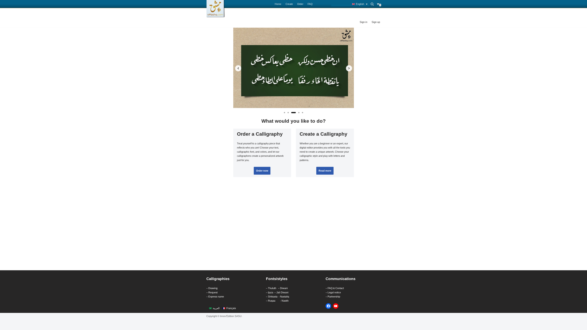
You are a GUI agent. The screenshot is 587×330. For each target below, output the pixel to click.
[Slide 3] (293, 112)
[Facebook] (328, 306)
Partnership (334, 296)
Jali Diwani (282, 292)
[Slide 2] (288, 112)
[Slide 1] (284, 112)
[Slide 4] (299, 112)
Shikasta (272, 296)
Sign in (363, 22)
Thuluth (272, 288)
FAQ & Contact (336, 288)
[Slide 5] (302, 112)
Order (300, 4)
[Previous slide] (238, 68)
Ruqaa (271, 300)
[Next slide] (349, 68)
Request (213, 292)
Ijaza (270, 292)
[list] (293, 68)
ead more (325, 170)
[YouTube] (335, 306)
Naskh (285, 300)
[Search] (372, 4)
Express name (216, 296)
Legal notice (334, 292)
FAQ (310, 4)
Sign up (376, 22)
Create (289, 4)
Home (278, 4)
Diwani (284, 288)
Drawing (213, 288)
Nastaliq (284, 296)
